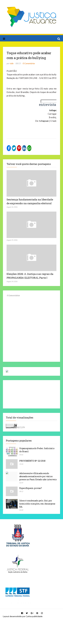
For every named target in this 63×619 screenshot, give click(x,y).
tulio (11, 63)
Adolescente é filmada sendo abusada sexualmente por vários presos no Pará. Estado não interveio (38, 476)
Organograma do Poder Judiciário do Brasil (37, 450)
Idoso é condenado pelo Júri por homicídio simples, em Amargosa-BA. (37, 503)
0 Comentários (29, 63)
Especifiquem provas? (30, 488)
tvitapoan (44, 121)
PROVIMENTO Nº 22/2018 (32, 460)
